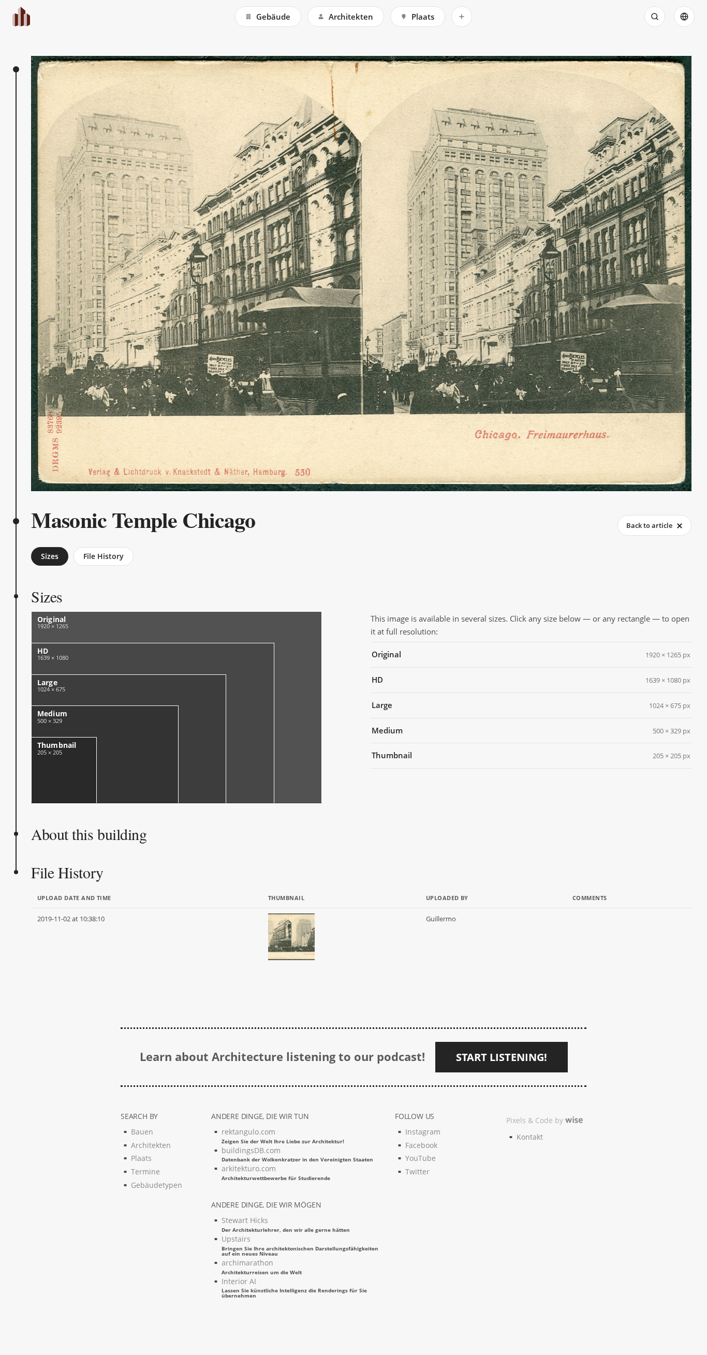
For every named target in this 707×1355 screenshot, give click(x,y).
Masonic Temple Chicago (143, 519)
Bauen (142, 1132)
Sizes (49, 556)
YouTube (420, 1158)
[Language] (684, 16)
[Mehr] (461, 16)
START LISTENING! (501, 1057)
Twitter (417, 1171)
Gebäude (273, 16)
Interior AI (294, 1287)
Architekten (351, 16)
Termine (145, 1171)
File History (103, 556)
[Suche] (654, 16)
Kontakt (530, 1137)
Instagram (422, 1132)
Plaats (422, 16)
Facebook (421, 1145)
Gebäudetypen (156, 1185)
